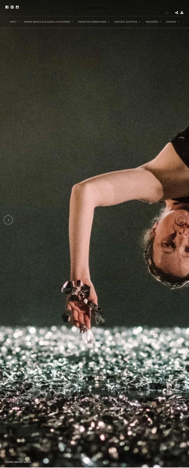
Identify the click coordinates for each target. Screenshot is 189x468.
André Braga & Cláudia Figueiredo (47, 22)
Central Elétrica (125, 22)
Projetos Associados (92, 22)
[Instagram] (17, 7)
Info (13, 22)
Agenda (171, 22)
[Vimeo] (12, 7)
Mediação (152, 22)
